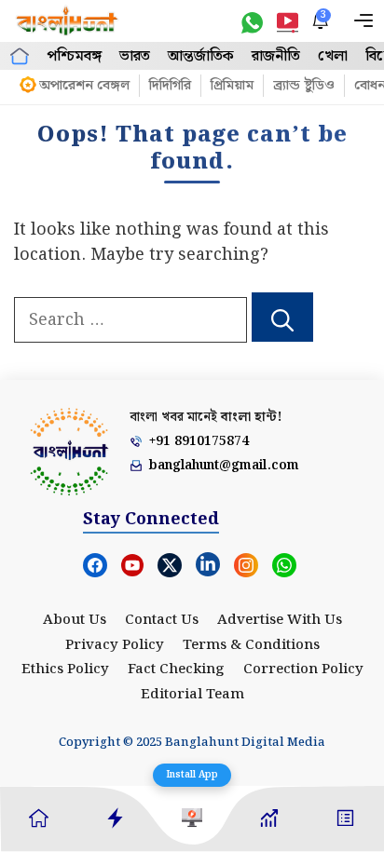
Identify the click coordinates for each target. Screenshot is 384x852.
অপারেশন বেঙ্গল (84, 85)
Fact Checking (176, 669)
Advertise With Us (279, 620)
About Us (74, 620)
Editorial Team (192, 694)
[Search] (282, 317)
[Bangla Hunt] (67, 21)
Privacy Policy (114, 645)
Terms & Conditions (251, 645)
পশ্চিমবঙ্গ (74, 56)
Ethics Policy (65, 669)
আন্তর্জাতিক (201, 56)
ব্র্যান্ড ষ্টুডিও (304, 85)
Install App (192, 774)
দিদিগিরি (170, 85)
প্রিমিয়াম (232, 85)
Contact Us (162, 620)
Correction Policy (303, 669)
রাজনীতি (276, 56)
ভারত (134, 56)
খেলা (333, 56)
